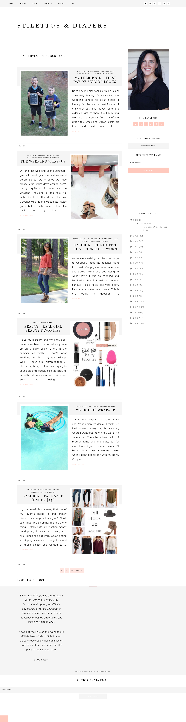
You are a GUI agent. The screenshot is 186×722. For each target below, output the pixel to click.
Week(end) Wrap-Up (95, 410)
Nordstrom (88, 241)
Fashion (103, 71)
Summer (112, 406)
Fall (75, 239)
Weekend (31, 157)
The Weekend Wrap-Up (43, 161)
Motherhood (83, 74)
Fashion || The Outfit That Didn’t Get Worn (95, 247)
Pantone (105, 241)
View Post (79, 131)
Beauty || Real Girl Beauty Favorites (43, 328)
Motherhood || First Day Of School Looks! (95, 79)
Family (79, 406)
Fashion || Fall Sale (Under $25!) (43, 498)
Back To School (84, 71)
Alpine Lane (107, 671)
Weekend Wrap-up (51, 157)
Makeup (50, 322)
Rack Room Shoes (105, 74)
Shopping (51, 492)
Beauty (36, 322)
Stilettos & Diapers (62, 25)
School (49, 155)
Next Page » (76, 570)
